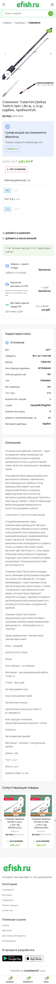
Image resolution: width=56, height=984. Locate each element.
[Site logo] (28, 4)
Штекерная (44, 368)
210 (15, 190)
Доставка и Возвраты (14, 936)
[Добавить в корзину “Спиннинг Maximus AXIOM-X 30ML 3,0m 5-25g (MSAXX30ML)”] (47, 804)
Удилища (20, 23)
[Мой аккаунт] (52, 5)
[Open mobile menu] (4, 5)
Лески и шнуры (10, 905)
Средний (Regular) (40, 405)
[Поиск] (50, 13)
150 (49, 387)
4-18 (16, 209)
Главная (6, 23)
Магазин (7, 931)
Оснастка (7, 911)
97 (49, 418)
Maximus (15, 831)
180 (49, 374)
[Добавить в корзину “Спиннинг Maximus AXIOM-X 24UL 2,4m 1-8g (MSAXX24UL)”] (21, 804)
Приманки (7, 900)
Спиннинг (45, 380)
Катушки (7, 895)
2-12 (49, 393)
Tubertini (46, 362)
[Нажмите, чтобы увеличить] (7, 74)
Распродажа (9, 941)
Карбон (47, 424)
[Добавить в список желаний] (21, 799)
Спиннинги (34, 23)
